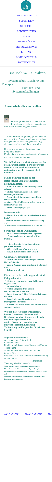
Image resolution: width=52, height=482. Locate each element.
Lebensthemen (26, 31)
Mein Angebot (26, 15)
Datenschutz (26, 62)
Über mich (26, 26)
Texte (26, 36)
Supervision (26, 21)
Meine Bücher (27, 41)
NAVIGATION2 (33, 414)
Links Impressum (26, 57)
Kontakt (26, 52)
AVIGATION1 (11, 414)
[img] (26, 6)
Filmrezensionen (27, 47)
